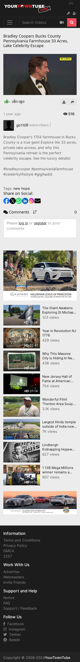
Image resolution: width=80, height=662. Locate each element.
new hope (21, 188)
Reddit (13, 640)
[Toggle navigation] (10, 22)
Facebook (14, 624)
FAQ (6, 603)
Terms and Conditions (21, 540)
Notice (8, 597)
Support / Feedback (20, 608)
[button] (15, 91)
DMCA (8, 551)
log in (23, 223)
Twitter (14, 634)
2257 (7, 556)
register (40, 223)
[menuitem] (62, 91)
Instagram (15, 629)
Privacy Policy (15, 545)
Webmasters (13, 577)
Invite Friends (14, 582)
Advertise (11, 571)
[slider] (15, 91)
